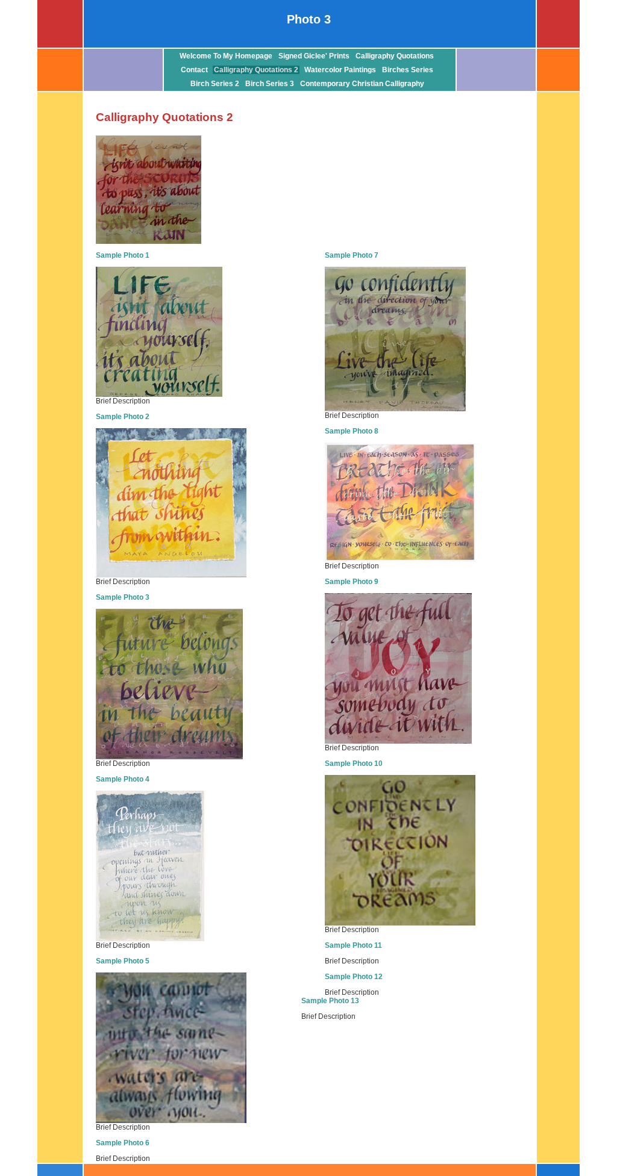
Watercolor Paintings (340, 70)
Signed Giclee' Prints (313, 56)
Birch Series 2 (214, 83)
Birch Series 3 (269, 83)
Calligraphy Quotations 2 (256, 70)
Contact (194, 70)
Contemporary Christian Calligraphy (362, 83)
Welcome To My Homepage (226, 56)
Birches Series (407, 70)
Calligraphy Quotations (394, 56)
